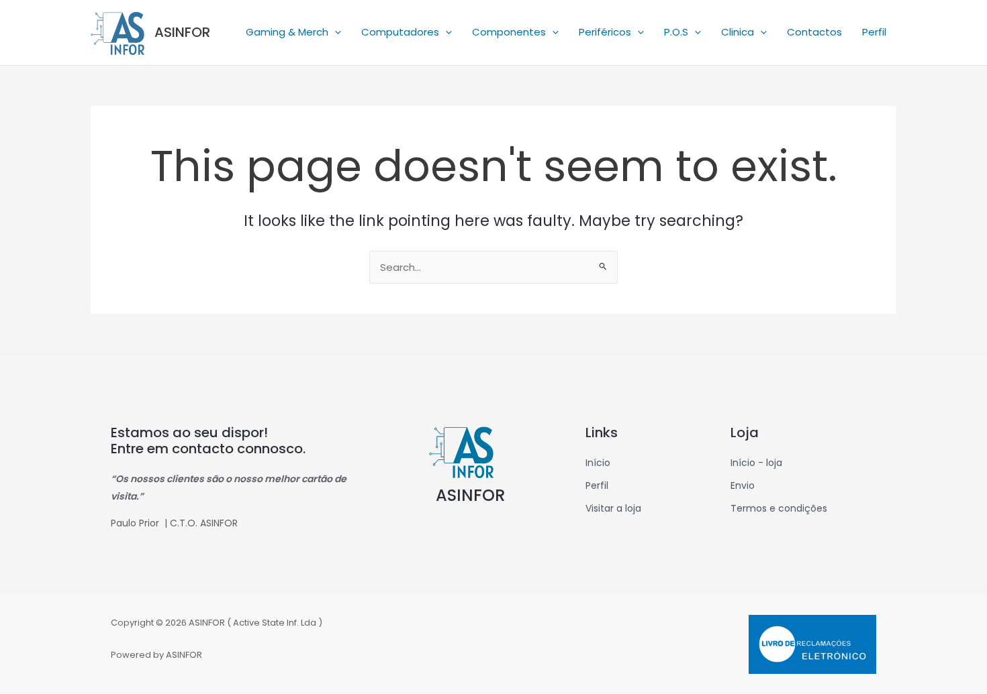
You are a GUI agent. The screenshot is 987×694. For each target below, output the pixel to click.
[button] (334, 32)
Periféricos (605, 32)
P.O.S (676, 32)
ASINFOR (182, 32)
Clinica (737, 32)
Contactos (814, 32)
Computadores (400, 32)
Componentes (509, 32)
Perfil (874, 32)
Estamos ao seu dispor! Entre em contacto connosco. (208, 440)
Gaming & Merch (287, 32)
